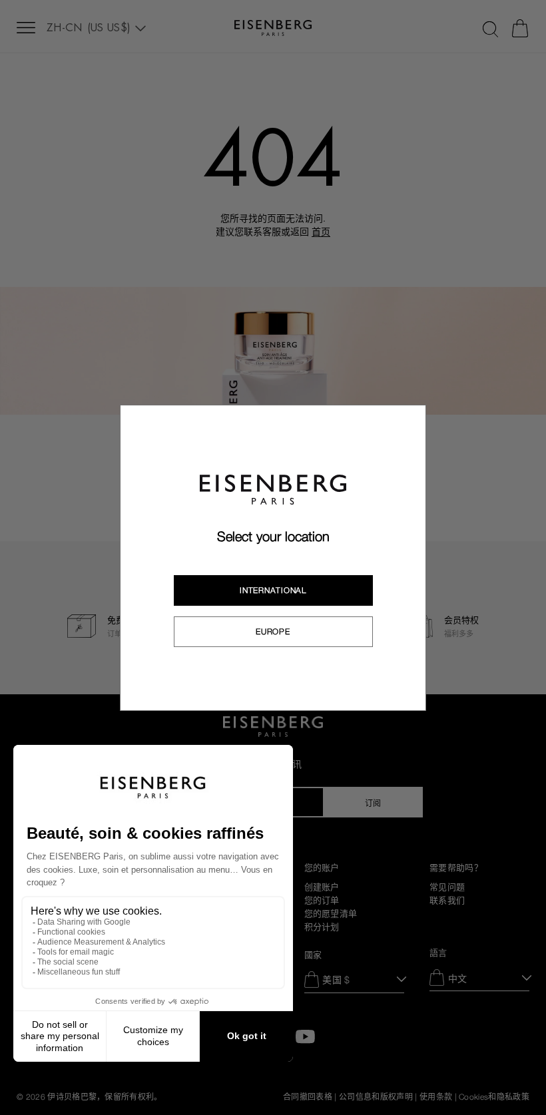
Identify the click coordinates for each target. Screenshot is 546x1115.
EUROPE (273, 632)
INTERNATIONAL (273, 590)
